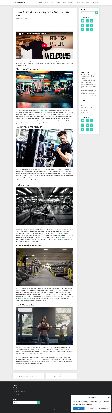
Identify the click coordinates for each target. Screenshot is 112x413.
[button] (109, 397)
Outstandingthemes (66, 410)
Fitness (46, 2)
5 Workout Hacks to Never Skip (89, 96)
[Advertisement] (45, 25)
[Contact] (82, 20)
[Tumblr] (87, 25)
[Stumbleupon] (91, 29)
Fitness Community (68, 2)
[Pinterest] (87, 29)
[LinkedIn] (91, 25)
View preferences (103, 408)
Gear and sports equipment (82, 2)
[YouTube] (82, 29)
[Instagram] (91, 20)
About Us (83, 103)
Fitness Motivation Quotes (88, 107)
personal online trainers (25, 298)
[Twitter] (82, 25)
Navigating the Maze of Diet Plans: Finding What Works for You (89, 86)
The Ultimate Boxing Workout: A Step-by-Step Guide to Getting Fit (89, 76)
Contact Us (84, 105)
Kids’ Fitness (95, 2)
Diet (40, 2)
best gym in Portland (62, 237)
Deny (91, 408)
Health (52, 2)
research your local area (41, 110)
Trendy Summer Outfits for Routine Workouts (88, 81)
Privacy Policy (85, 110)
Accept (78, 408)
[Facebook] (87, 20)
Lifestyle (58, 2)
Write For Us (84, 112)
